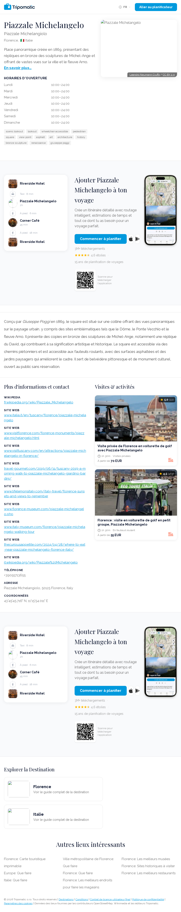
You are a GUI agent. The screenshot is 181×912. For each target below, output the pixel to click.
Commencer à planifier (100, 239)
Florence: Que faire (78, 873)
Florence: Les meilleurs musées (146, 859)
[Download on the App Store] (130, 239)
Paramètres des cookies (18, 903)
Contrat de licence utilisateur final (110, 899)
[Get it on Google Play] (137, 239)
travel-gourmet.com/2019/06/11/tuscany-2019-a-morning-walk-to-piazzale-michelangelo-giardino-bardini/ (45, 474)
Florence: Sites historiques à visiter (148, 866)
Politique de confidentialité (148, 899)
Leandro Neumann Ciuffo (145, 74)
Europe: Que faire (17, 873)
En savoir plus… (18, 68)
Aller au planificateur (156, 7)
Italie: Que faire (15, 880)
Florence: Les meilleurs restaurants (148, 873)
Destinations (66, 899)
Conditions (81, 899)
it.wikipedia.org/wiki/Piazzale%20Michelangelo (41, 562)
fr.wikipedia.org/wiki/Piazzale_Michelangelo (38, 402)
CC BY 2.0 (169, 74)
